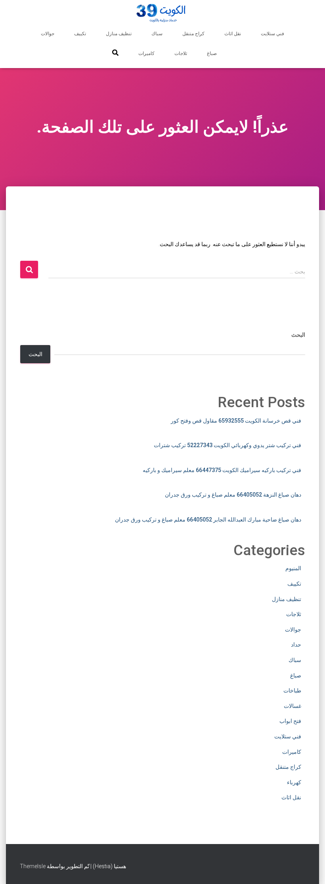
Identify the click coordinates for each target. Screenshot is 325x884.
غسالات (292, 706)
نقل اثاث (232, 33)
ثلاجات (180, 53)
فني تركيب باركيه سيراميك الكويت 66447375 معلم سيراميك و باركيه (222, 470)
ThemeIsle (33, 866)
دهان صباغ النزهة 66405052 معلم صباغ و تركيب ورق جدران (233, 494)
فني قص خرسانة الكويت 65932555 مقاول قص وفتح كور (236, 420)
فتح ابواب (290, 721)
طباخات (292, 690)
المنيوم (293, 568)
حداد (296, 644)
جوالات (47, 33)
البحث (298, 335)
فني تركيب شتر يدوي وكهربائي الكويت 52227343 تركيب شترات (227, 445)
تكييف (80, 33)
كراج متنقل (193, 33)
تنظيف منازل (119, 33)
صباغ (212, 53)
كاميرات (146, 53)
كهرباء (294, 782)
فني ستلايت (272, 33)
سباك (156, 33)
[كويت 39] (162, 14)
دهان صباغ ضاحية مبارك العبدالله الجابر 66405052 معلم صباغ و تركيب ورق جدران (208, 519)
